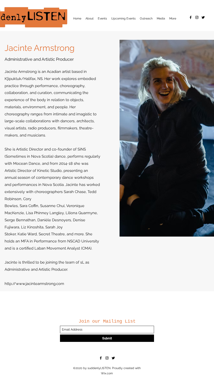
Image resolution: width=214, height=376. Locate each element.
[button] (89, 18)
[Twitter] (203, 17)
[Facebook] (191, 17)
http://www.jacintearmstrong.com (34, 283)
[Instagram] (197, 17)
